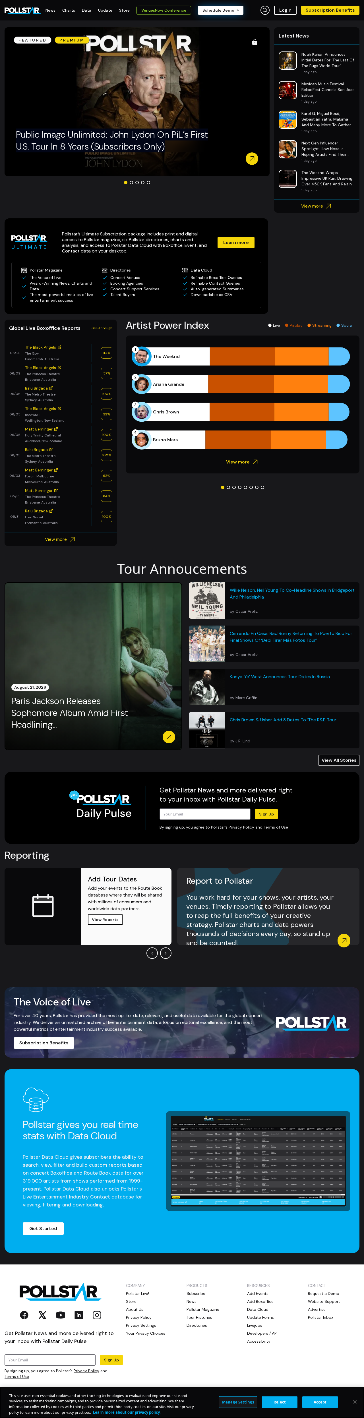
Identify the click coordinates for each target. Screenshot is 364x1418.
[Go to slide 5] (148, 182)
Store (131, 1301)
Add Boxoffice (260, 1301)
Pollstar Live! (137, 1293)
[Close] (355, 1402)
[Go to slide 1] (125, 182)
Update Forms (260, 1317)
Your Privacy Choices (145, 1333)
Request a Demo (323, 1293)
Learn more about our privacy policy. (127, 1412)
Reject (280, 1402)
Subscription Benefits (330, 10)
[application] (243, 398)
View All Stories (339, 760)
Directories (197, 1325)
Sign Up (266, 814)
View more (312, 206)
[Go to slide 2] (131, 182)
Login (285, 10)
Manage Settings (238, 1402)
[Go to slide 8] (262, 487)
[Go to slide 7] (256, 487)
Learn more (236, 242)
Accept (320, 1402)
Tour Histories (199, 1317)
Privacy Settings (141, 1325)
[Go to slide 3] (137, 182)
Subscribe (196, 1293)
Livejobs (254, 1325)
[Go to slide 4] (142, 182)
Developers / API (262, 1333)
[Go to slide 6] (251, 487)
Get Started (43, 1228)
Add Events (257, 1293)
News (192, 1301)
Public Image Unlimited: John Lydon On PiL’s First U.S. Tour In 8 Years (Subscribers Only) (112, 140)
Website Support (324, 1301)
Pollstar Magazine (203, 1309)
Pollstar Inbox (320, 1317)
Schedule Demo (218, 10)
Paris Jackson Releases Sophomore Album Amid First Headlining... (69, 712)
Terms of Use (276, 827)
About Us (134, 1309)
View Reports (105, 919)
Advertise (317, 1309)
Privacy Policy (241, 827)
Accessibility (258, 1341)
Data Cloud (257, 1309)
